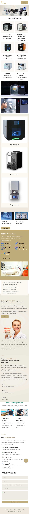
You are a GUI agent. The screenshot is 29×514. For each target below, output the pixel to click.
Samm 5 (7, 252)
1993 (3, 384)
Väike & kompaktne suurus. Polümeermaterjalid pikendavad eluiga (21, 222)
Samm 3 (7, 248)
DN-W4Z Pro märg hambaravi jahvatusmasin (7, 36)
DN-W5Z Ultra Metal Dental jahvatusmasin (21, 56)
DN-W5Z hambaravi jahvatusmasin (7, 75)
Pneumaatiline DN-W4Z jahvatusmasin (7, 56)
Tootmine (13, 452)
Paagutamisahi (14, 205)
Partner (9, 457)
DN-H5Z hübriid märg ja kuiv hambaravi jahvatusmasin (21, 37)
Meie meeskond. (13, 447)
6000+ (4, 391)
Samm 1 (7, 243)
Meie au (11, 464)
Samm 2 (21, 243)
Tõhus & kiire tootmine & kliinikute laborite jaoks (7, 222)
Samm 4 (21, 248)
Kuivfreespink (14, 174)
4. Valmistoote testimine (20, 419)
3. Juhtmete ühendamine (6, 419)
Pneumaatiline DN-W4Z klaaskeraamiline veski (22, 76)
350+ (4, 397)
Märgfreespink (14, 144)
